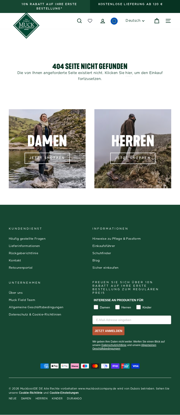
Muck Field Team (22, 300)
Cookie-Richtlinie (31, 392)
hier (128, 73)
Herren (41, 398)
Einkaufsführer (103, 246)
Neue (13, 398)
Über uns (16, 292)
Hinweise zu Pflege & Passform (116, 238)
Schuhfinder (101, 253)
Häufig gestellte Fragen (27, 238)
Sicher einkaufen (105, 267)
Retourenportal (21, 267)
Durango (74, 398)
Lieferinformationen (24, 246)
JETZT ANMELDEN (108, 331)
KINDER (57, 398)
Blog (96, 260)
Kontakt (15, 260)
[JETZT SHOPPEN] (47, 148)
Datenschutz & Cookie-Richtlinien (35, 314)
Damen (26, 398)
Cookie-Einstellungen (64, 392)
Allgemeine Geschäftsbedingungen (36, 307)
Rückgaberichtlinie (23, 253)
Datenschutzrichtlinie (113, 345)
